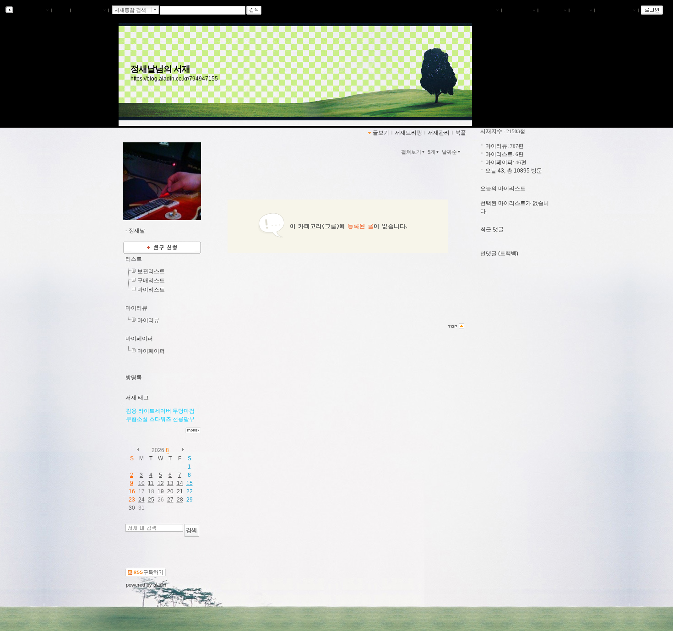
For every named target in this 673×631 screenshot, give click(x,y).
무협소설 (137, 419)
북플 (61, 10)
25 (151, 499)
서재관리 (552, 10)
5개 (431, 152)
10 (141, 483)
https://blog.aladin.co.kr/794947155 (174, 79)
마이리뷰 (136, 308)
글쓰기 (580, 10)
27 (170, 499)
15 (189, 483)
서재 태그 (137, 397)
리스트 (133, 259)
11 (151, 483)
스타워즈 (160, 419)
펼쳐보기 (411, 152)
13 (170, 483)
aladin (159, 585)
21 (180, 491)
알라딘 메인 (87, 10)
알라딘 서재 (30, 10)
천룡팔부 (184, 419)
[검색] (191, 530)
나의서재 (484, 10)
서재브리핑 (518, 10)
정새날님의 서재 (160, 69)
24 (141, 499)
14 (180, 483)
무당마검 (184, 411)
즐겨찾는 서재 (614, 10)
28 (180, 499)
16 (132, 491)
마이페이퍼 (139, 338)
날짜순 (449, 152)
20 (170, 491)
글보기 (381, 132)
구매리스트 (151, 280)
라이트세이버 (154, 411)
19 (160, 491)
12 (160, 483)
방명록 (133, 377)
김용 (131, 411)
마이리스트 (151, 289)
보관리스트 (151, 271)
